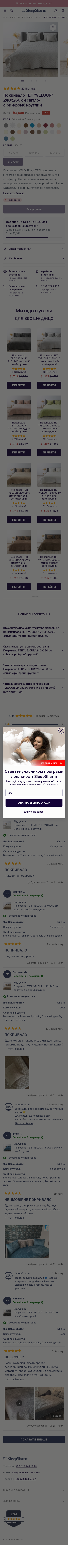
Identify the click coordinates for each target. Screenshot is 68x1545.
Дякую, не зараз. (34, 811)
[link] (34, 746)
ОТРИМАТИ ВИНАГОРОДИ (34, 802)
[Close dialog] (61, 730)
